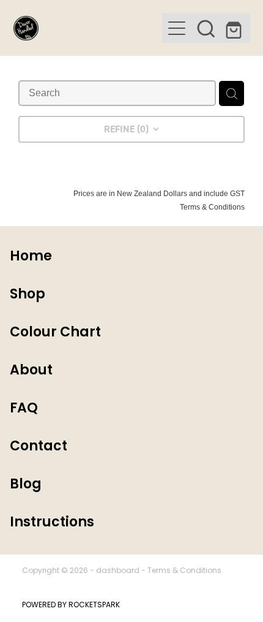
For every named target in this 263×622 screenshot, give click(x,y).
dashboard (117, 571)
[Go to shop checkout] (235, 28)
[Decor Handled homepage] (87, 28)
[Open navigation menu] (176, 28)
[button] (206, 28)
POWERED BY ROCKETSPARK (71, 605)
